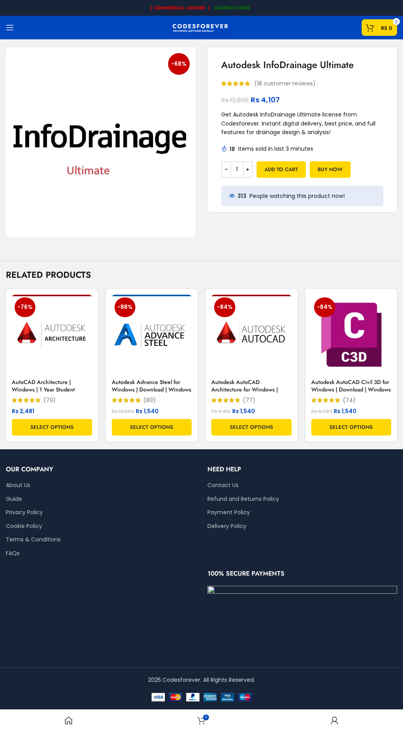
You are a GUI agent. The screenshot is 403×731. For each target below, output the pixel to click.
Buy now (330, 169)
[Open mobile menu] (10, 27)
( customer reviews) (285, 83)
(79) (49, 400)
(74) (349, 400)
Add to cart (281, 169)
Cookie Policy (24, 526)
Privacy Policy (24, 512)
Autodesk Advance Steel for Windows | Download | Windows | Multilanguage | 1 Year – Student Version (151, 393)
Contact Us (222, 485)
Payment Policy (228, 512)
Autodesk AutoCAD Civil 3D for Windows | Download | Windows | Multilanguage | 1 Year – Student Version (351, 393)
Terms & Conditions (33, 539)
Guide (14, 499)
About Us (18, 485)
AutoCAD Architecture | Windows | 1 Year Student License (43, 389)
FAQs (13, 553)
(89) (149, 400)
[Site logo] (201, 27)
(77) (249, 400)
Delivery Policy (226, 526)
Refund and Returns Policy (243, 499)
